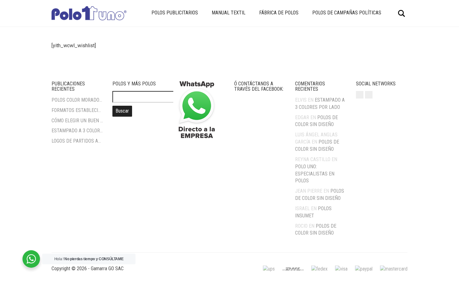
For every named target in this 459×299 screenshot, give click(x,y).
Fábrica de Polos (279, 13)
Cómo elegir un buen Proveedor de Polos (77, 121)
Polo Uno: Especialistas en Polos (314, 174)
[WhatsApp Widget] (31, 259)
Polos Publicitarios (174, 13)
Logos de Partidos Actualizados (77, 141)
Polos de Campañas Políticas (346, 13)
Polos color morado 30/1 (77, 100)
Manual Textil (228, 13)
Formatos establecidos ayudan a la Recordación (77, 110)
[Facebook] (359, 95)
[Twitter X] (369, 95)
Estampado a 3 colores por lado (77, 131)
